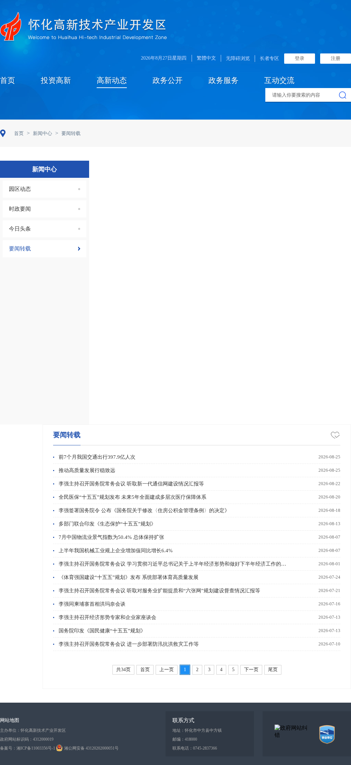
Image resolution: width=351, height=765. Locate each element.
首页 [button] (145, 669)
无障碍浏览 (238, 58)
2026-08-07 (329, 537)
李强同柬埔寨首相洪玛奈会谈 (92, 604)
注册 (335, 58)
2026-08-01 (329, 563)
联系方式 (183, 720)
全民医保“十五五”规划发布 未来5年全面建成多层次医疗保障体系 (132, 497)
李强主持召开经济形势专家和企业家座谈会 (107, 617)
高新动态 (112, 80)
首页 (7, 80)
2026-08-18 (329, 510)
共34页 (123, 669)
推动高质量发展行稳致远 (87, 470)
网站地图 (9, 720)
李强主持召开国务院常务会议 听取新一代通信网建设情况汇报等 (131, 483)
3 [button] (209, 669)
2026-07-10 (329, 643)
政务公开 (168, 80)
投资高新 (56, 80)
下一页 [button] (251, 669)
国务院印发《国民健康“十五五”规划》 (102, 630)
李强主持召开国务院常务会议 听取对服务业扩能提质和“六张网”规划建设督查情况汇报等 (159, 590)
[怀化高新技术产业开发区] (83, 28)
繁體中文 (206, 58)
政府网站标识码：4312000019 (26, 739)
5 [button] (233, 669)
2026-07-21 (329, 590)
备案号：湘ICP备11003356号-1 (27, 748)
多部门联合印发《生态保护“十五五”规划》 (107, 524)
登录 (299, 58)
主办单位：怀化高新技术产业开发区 (33, 730)
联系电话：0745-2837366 (194, 748)
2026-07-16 (329, 603)
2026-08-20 (329, 496)
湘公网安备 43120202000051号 (91, 748)
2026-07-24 (329, 577)
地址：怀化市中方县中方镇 (197, 730)
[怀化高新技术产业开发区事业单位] (327, 735)
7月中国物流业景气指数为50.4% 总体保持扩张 (111, 537)
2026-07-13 (329, 617)
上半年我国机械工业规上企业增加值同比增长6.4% (116, 550)
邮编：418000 (184, 739)
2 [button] (197, 669)
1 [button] (185, 669)
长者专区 (269, 58)
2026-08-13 (329, 523)
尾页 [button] (273, 669)
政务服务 (223, 80)
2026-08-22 (329, 483)
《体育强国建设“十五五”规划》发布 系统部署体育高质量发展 (128, 577)
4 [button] (221, 669)
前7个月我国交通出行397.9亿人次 (97, 457)
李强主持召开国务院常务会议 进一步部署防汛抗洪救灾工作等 (129, 644)
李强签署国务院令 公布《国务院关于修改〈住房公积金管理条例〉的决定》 (144, 510)
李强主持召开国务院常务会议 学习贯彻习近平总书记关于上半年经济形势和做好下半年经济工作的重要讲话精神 (173, 564)
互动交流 (279, 80)
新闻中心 (42, 133)
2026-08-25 (329, 456)
